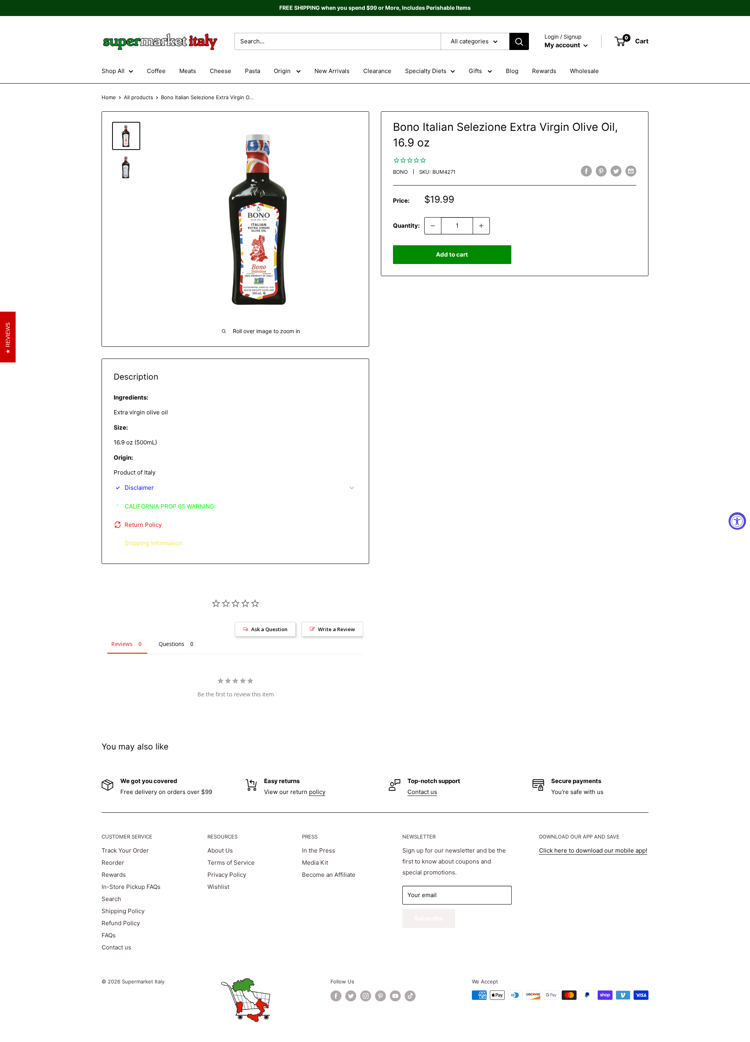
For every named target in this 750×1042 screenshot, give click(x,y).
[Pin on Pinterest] (601, 171)
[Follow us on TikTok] (410, 995)
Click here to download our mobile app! (593, 850)
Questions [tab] (171, 644)
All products (138, 97)
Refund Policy (121, 923)
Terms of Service (231, 862)
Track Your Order (125, 850)
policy (317, 792)
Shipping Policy (123, 911)
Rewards (544, 71)
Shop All (113, 71)
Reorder (113, 862)
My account (563, 45)
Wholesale (584, 71)
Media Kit (315, 862)
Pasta (252, 71)
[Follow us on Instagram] (365, 995)
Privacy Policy (226, 874)
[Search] (519, 41)
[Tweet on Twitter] (616, 171)
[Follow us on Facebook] (335, 995)
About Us (220, 850)
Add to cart (452, 254)
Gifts (476, 71)
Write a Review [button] (336, 629)
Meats (187, 71)
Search (111, 899)
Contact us (422, 792)
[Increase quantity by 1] (481, 226)
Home (109, 97)
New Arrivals (332, 71)
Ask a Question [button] (269, 629)
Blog (512, 71)
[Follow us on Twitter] (350, 995)
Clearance (377, 71)
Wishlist (218, 886)
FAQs (109, 935)
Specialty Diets (425, 71)
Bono (400, 172)
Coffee (156, 71)
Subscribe (428, 918)
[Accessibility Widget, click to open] (737, 521)
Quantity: (406, 225)
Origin (283, 71)
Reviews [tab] (121, 644)
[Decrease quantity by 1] (433, 226)
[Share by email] (630, 171)
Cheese (220, 71)
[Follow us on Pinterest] (380, 995)
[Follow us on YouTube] (395, 995)
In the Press (318, 850)
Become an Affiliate (328, 874)
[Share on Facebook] (586, 171)
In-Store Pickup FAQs (131, 886)
